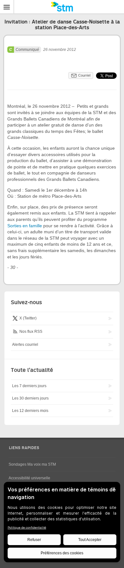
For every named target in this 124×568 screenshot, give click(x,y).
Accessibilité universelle (29, 478)
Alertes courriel (25, 344)
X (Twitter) (27, 318)
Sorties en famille (25, 225)
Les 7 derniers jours (29, 386)
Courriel (84, 75)
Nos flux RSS (30, 331)
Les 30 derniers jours (30, 398)
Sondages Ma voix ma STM (32, 464)
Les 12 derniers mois (30, 410)
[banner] (62, 7)
